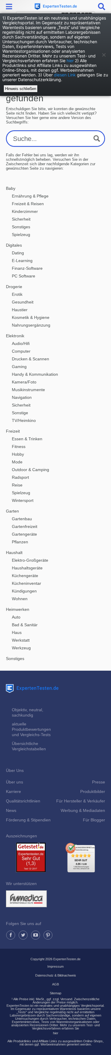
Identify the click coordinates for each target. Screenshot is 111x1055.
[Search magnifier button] (96, 138)
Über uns (14, 782)
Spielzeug (21, 234)
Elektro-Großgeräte (30, 560)
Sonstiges (21, 226)
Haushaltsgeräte (27, 568)
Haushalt (14, 552)
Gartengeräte (24, 534)
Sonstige (20, 412)
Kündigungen (24, 591)
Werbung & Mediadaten (83, 810)
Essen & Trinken (27, 438)
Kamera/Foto (24, 382)
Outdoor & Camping (30, 469)
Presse (98, 782)
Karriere (13, 791)
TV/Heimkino (24, 420)
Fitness (18, 446)
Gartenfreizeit (24, 526)
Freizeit (13, 431)
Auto (16, 617)
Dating (18, 252)
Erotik (17, 294)
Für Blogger (94, 820)
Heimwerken (17, 609)
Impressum (55, 966)
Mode (17, 462)
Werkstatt (21, 640)
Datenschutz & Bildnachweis (55, 975)
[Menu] (9, 6)
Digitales (14, 245)
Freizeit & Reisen (28, 203)
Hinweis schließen (20, 88)
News (11, 810)
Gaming (19, 366)
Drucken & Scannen (30, 359)
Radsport (20, 477)
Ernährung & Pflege (30, 196)
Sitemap (55, 993)
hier (70, 60)
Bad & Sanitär (25, 624)
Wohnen (20, 598)
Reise (17, 485)
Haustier (20, 309)
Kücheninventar (26, 583)
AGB (55, 984)
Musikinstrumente (28, 389)
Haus (17, 632)
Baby (10, 188)
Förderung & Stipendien (28, 820)
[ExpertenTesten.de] (55, 6)
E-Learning (22, 260)
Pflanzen (20, 541)
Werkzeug (21, 647)
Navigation (22, 397)
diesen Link (65, 74)
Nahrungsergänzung (31, 325)
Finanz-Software (27, 268)
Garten (12, 511)
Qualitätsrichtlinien (23, 801)
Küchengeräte (25, 575)
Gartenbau (22, 518)
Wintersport (22, 500)
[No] (104, 55)
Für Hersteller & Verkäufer (80, 801)
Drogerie (14, 286)
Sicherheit (21, 219)
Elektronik (15, 335)
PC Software (23, 276)
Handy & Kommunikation (35, 374)
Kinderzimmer (25, 211)
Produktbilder (92, 791)
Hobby (18, 454)
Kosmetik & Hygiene (30, 317)
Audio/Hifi (21, 343)
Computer (21, 351)
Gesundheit (22, 302)
